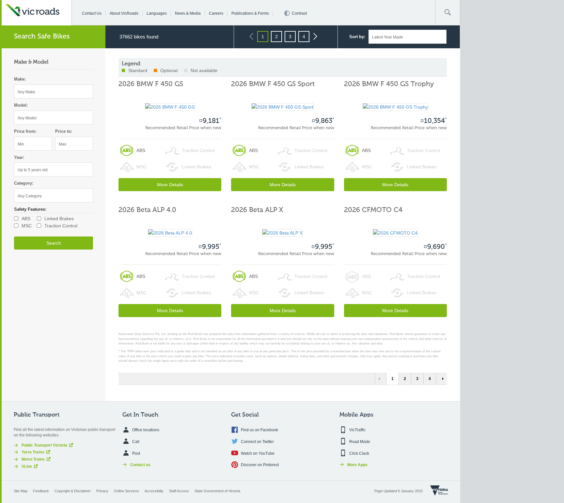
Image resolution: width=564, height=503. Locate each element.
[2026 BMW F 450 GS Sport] (282, 106)
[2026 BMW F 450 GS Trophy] (395, 106)
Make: (20, 79)
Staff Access (179, 491)
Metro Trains (33, 459)
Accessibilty (154, 491)
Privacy (102, 491)
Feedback (41, 491)
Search (53, 243)
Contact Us (92, 13)
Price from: (25, 131)
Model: (21, 105)
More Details (170, 184)
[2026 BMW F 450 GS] (170, 106)
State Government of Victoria (217, 491)
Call (135, 441)
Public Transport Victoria (44, 445)
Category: (23, 183)
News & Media (188, 13)
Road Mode (359, 441)
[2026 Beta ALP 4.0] (170, 232)
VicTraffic (357, 430)
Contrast (299, 13)
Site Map (20, 491)
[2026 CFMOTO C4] (395, 232)
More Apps (357, 465)
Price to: (63, 131)
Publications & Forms (250, 13)
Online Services (126, 491)
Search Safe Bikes (42, 36)
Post (136, 453)
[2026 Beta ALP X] (282, 232)
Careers (216, 13)
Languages (157, 13)
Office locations (145, 430)
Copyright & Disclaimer (73, 491)
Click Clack (359, 453)
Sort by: (357, 36)
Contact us (140, 465)
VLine (27, 466)
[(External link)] (439, 490)
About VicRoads (124, 13)
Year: (19, 157)
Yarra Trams (33, 452)
